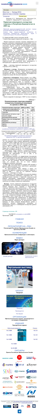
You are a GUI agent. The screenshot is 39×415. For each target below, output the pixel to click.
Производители (19, 311)
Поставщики (19, 313)
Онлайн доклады (8, 256)
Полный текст (23, 16)
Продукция (19, 308)
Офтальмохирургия (14, 328)
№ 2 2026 (9, 330)
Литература (6, 16)
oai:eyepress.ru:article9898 (23, 214)
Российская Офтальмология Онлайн (23, 401)
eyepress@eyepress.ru (27, 402)
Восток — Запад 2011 (12, 12)
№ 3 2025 (14, 343)
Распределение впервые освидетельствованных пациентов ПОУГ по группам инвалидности (18, 136)
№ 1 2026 (9, 335)
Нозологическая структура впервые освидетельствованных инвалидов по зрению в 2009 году (18, 128)
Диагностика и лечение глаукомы (14, 14)
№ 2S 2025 (14, 348)
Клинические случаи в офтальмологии (31, 256)
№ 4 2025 (9, 339)
